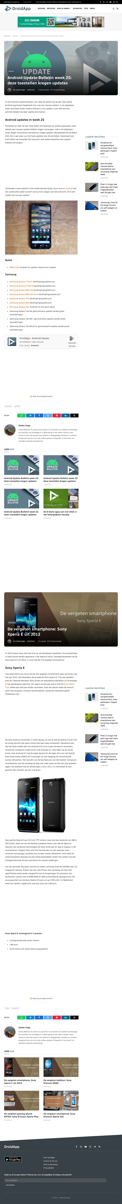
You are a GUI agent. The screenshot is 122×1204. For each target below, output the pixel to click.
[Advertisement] (41, 165)
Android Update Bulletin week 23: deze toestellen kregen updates (60, 479)
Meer (92, 8)
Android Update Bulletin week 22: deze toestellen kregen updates (21, 513)
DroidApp (7, 36)
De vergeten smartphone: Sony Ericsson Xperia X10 (59, 1115)
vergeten (15, 1008)
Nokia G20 (14, 267)
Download (72, 343)
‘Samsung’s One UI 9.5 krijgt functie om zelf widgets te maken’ (108, 206)
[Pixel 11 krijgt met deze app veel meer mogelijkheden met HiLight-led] (91, 187)
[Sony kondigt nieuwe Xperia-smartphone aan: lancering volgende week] (91, 166)
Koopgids (77, 8)
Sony (7, 1008)
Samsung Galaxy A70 (19, 298)
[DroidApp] (18, 8)
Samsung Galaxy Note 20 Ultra (24, 294)
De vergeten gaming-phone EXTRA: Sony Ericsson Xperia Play (21, 1115)
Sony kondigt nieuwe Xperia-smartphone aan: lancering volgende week (60, 2)
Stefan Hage (20, 90)
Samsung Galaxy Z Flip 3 (21, 281)
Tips (86, 8)
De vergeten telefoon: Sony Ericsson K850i (57, 1081)
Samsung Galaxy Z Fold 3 (21, 286)
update (17, 406)
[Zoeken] (117, 8)
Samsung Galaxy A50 (19, 303)
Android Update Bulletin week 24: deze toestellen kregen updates (21, 479)
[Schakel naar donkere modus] (113, 9)
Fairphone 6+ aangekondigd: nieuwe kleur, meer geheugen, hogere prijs (108, 148)
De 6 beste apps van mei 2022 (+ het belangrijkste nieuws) (60, 513)
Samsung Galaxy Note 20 (21, 290)
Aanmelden (10, 1185)
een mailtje (67, 188)
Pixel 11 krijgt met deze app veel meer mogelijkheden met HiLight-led (109, 188)
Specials (11, 622)
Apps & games (63, 8)
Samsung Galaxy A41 (19, 307)
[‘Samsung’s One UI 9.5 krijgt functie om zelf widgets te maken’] (91, 205)
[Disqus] (41, 557)
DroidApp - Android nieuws (34, 338)
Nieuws (41, 8)
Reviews (51, 8)
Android (8, 406)
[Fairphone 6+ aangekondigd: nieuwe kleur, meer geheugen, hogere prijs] (91, 145)
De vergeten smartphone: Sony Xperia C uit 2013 (20, 1081)
